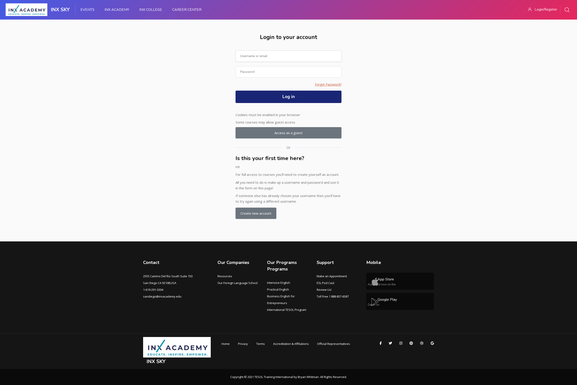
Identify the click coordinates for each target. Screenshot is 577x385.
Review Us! (324, 290)
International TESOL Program (286, 310)
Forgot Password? (328, 84)
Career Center (186, 9)
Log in (288, 97)
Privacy (243, 344)
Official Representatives (333, 344)
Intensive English (278, 283)
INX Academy (117, 9)
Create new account (255, 213)
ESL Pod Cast (325, 283)
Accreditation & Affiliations (291, 344)
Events (87, 9)
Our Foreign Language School (238, 283)
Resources (225, 276)
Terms (260, 344)
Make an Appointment (332, 276)
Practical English (278, 289)
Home (226, 344)
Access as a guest (288, 133)
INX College (150, 9)
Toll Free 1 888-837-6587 (333, 296)
